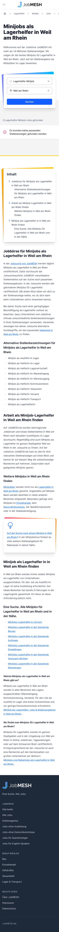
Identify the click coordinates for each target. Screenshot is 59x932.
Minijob (35, 13)
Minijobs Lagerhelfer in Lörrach (25, 622)
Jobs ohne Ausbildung (14, 826)
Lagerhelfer (19, 13)
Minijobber (9, 487)
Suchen (29, 101)
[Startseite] (4, 13)
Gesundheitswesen (14, 506)
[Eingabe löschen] (48, 81)
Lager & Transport (12, 881)
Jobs (48, 13)
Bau (4, 858)
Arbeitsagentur (10, 820)
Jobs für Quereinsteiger (15, 837)
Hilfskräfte (8, 870)
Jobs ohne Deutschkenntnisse (18, 832)
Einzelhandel (23, 502)
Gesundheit (8, 876)
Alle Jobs (7, 815)
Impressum (8, 902)
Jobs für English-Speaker (16, 843)
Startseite (7, 809)
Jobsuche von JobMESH (23, 263)
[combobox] (29, 90)
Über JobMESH (10, 897)
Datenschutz (9, 908)
